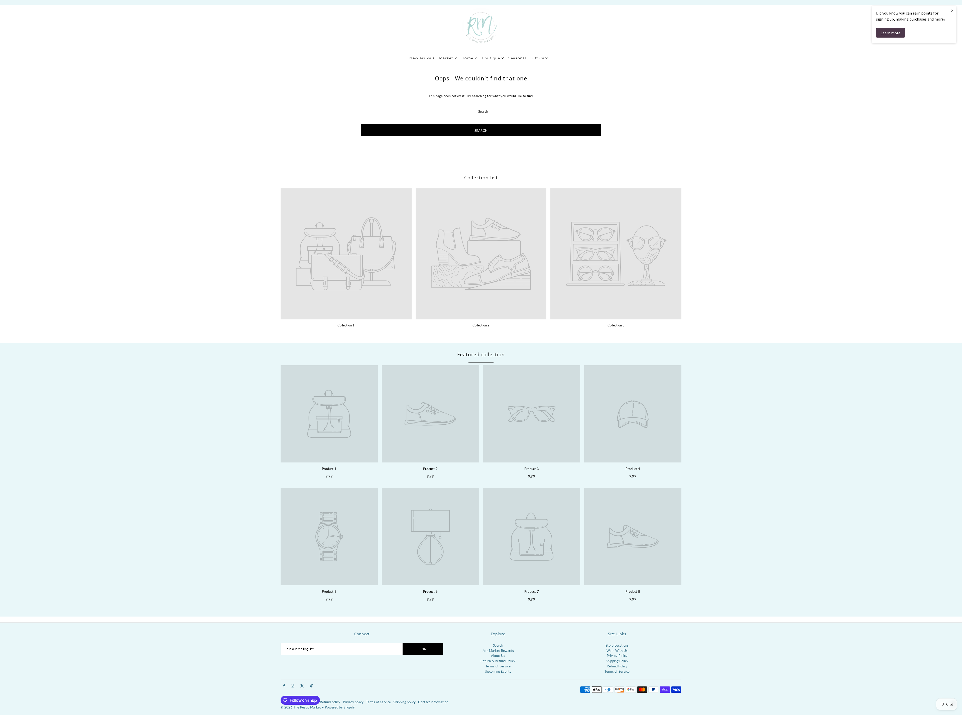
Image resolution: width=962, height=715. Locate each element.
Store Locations (617, 645)
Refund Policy (617, 666)
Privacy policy (353, 702)
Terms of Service (498, 666)
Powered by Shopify (340, 707)
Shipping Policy (617, 661)
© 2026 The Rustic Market (301, 707)
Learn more (890, 32)
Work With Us (617, 651)
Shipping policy (404, 702)
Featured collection (481, 354)
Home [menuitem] (467, 58)
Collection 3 (616, 325)
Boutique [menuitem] (491, 58)
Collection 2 (481, 325)
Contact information (433, 702)
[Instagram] (292, 686)
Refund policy (330, 702)
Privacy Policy (617, 656)
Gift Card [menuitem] (540, 58)
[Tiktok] (311, 686)
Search (498, 645)
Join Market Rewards (498, 651)
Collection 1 (345, 325)
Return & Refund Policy (497, 661)
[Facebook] (284, 686)
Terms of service (378, 702)
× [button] (952, 10)
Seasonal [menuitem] (517, 58)
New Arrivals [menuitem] (422, 58)
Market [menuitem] (446, 58)
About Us (498, 656)
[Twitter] (302, 686)
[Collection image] (346, 253)
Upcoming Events (498, 671)
